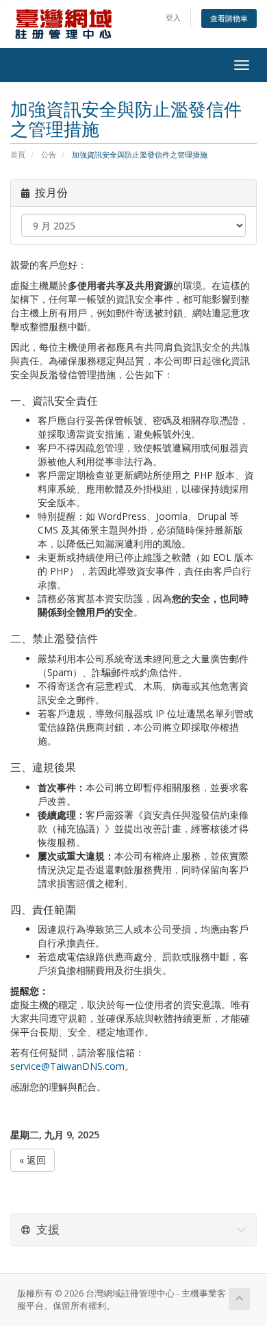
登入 (173, 17)
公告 (48, 154)
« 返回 (32, 1159)
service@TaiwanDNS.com (67, 1066)
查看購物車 (229, 18)
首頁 (17, 154)
